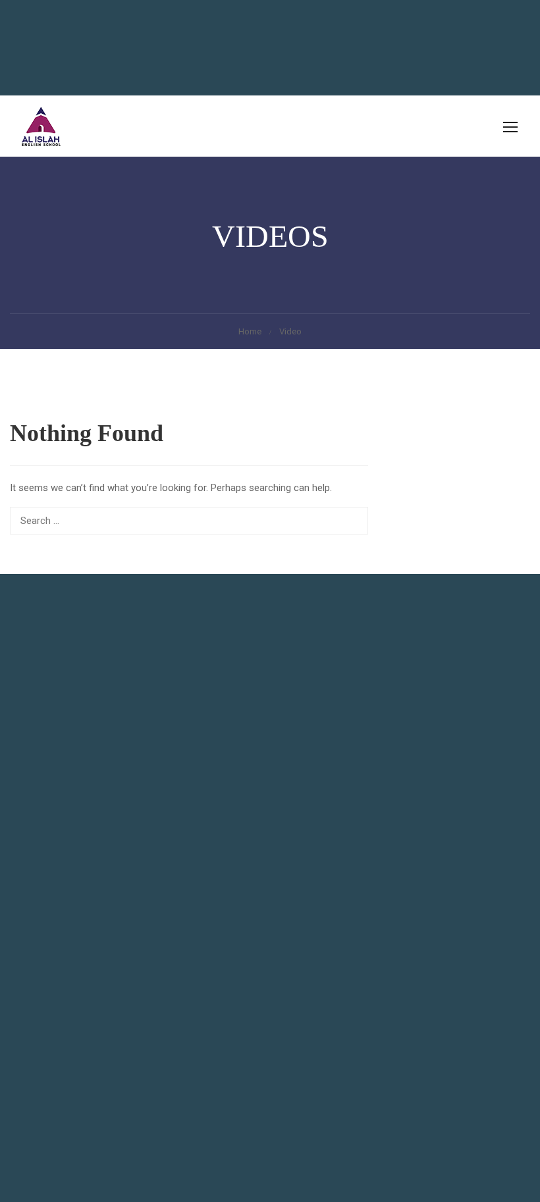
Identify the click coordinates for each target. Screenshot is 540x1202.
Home (249, 331)
